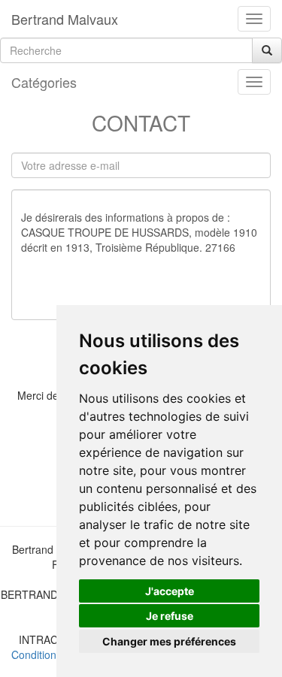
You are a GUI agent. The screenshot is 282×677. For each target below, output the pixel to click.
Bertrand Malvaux (64, 19)
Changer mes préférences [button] (169, 641)
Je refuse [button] (169, 615)
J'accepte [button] (169, 591)
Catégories (44, 82)
